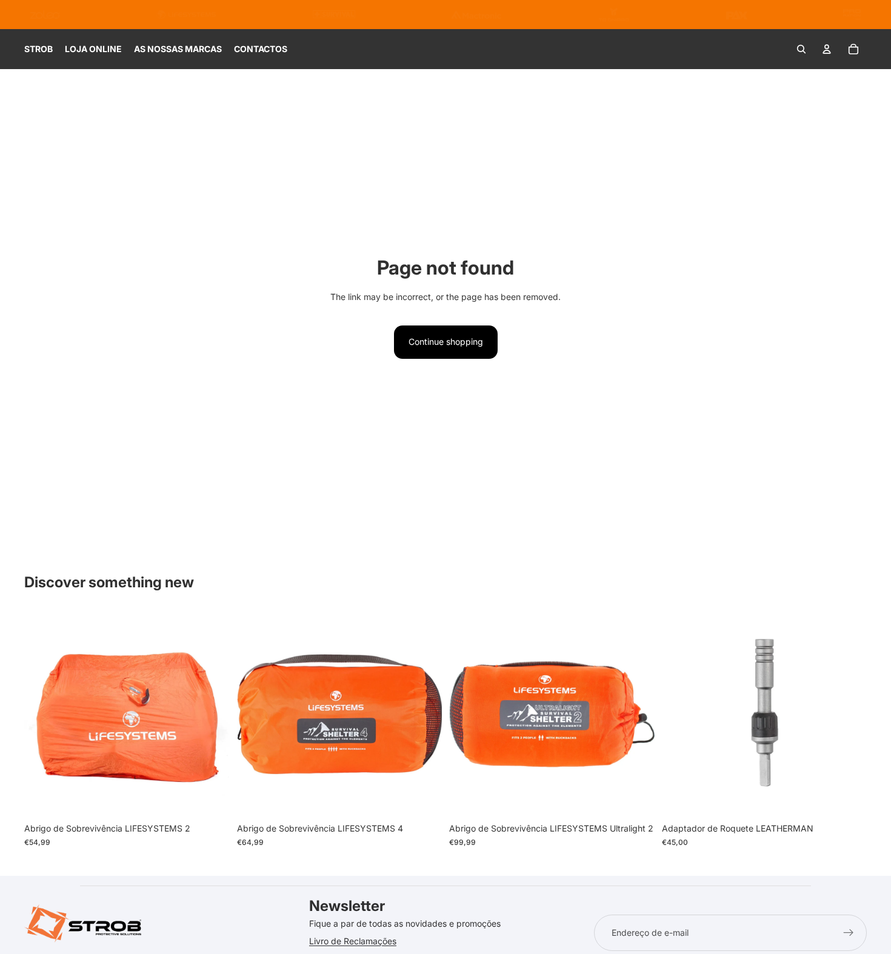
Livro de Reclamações (352, 941)
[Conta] (826, 49)
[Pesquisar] (801, 49)
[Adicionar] (211, 799)
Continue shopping (446, 341)
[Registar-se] (848, 933)
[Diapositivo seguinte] (211, 714)
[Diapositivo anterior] (42, 714)
